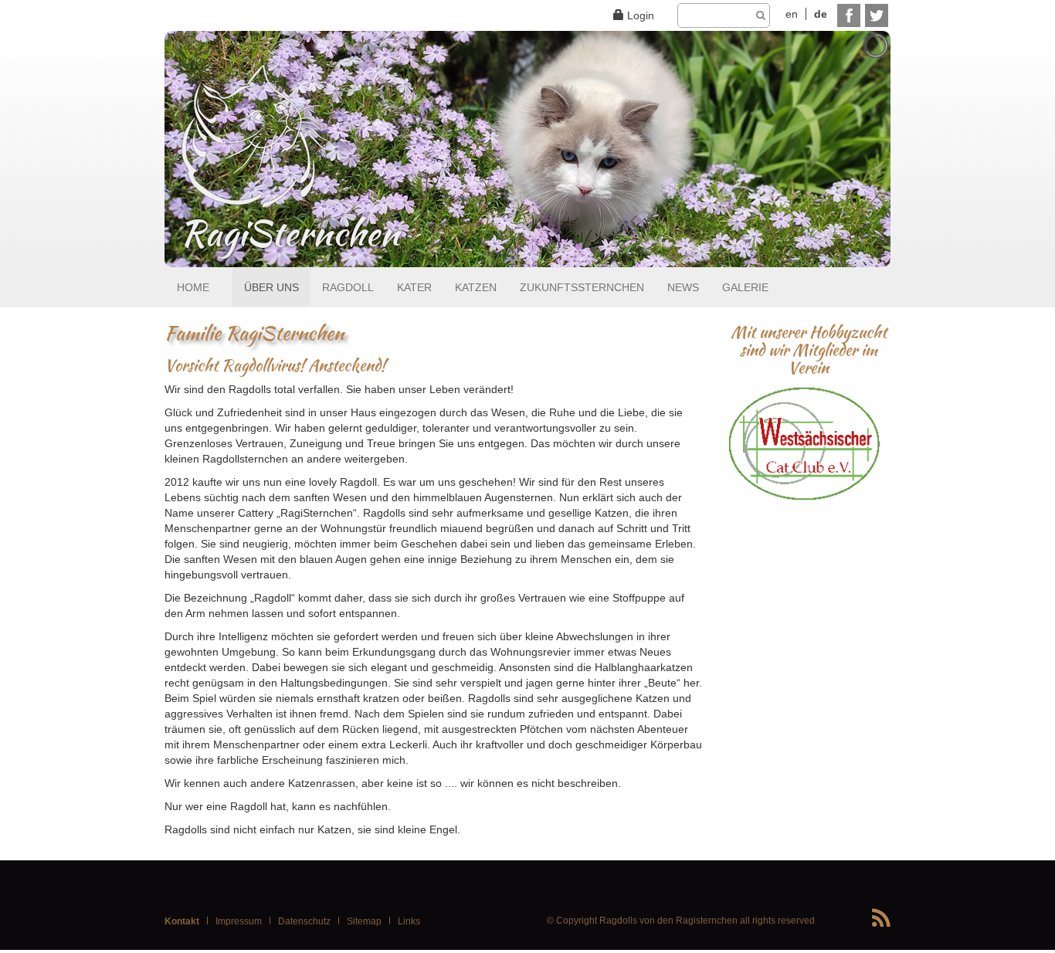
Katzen (476, 287)
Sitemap (364, 921)
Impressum (238, 921)
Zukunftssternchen (582, 287)
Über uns (271, 287)
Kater (414, 287)
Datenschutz (304, 921)
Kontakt (182, 921)
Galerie (745, 287)
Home (193, 287)
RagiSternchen (289, 234)
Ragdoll (348, 287)
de (820, 14)
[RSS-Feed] (881, 918)
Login (640, 15)
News (683, 287)
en (791, 14)
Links (409, 921)
